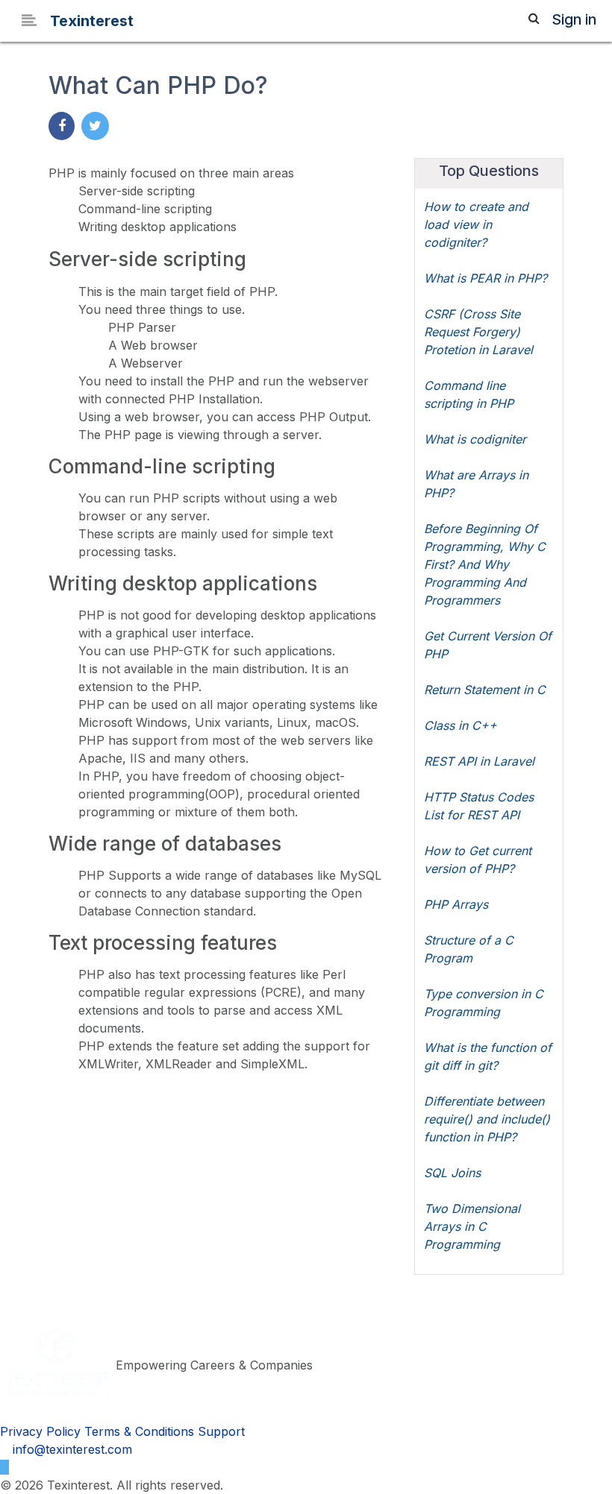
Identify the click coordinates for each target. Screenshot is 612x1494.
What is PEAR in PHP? (485, 278)
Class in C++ (460, 725)
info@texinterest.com (70, 1449)
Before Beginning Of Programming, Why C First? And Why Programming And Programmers (485, 564)
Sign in (574, 19)
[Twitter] (4, 1467)
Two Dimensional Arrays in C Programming (472, 1226)
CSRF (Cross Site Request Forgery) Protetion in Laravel (478, 331)
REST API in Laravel (479, 761)
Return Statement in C (485, 689)
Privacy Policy (40, 1431)
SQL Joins (452, 1172)
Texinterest (92, 21)
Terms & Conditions (139, 1431)
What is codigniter (475, 439)
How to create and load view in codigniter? (476, 224)
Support (221, 1431)
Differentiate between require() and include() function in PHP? (487, 1119)
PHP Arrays (456, 904)
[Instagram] (17, 1467)
